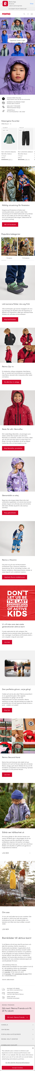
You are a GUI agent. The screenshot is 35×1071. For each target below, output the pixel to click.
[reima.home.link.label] (6, 14)
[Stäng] (1, 3)
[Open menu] (32, 14)
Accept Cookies (17, 1068)
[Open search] (24, 14)
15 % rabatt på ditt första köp (18, 8)
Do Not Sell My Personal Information (17, 1062)
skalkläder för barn (11, 970)
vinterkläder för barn (21, 974)
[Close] (33, 1048)
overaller (7, 972)
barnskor (8, 974)
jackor (24, 970)
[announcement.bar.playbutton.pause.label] (32, 8)
